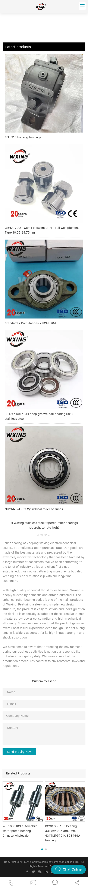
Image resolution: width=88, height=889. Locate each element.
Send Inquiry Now (19, 751)
